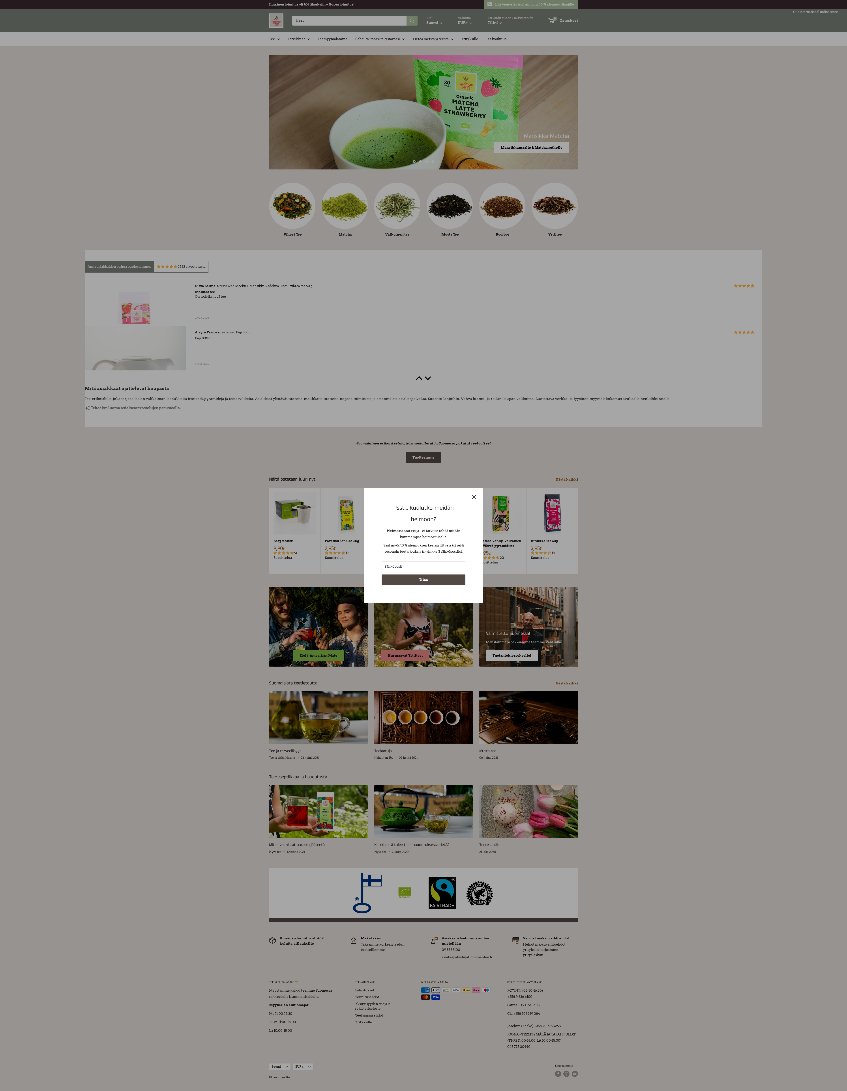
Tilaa (423, 580)
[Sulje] (474, 497)
